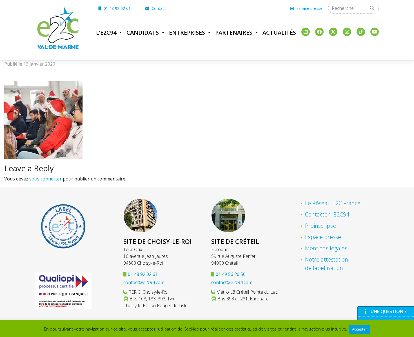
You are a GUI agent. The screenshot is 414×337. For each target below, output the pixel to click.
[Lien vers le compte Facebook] (319, 32)
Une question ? (389, 311)
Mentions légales (326, 248)
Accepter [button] (359, 329)
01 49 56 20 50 (231, 274)
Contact (158, 8)
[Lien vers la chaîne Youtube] (374, 32)
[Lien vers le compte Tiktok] (361, 32)
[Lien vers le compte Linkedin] (305, 32)
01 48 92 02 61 (117, 8)
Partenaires (233, 32)
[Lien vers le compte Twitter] (333, 32)
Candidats (142, 32)
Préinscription (322, 225)
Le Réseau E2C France (332, 203)
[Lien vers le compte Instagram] (347, 32)
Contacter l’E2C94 (327, 214)
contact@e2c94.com (143, 282)
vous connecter (45, 179)
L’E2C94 (106, 32)
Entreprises (187, 32)
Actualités (279, 32)
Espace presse (308, 8)
